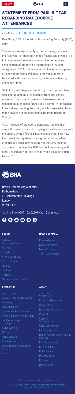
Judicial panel (9, 293)
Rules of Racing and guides (17, 297)
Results (6, 252)
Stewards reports (11, 256)
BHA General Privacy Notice (23, 385)
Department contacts (50, 309)
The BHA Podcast (49, 254)
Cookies (61, 385)
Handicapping (9, 336)
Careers (43, 318)
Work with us (46, 321)
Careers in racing (48, 326)
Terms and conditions (47, 385)
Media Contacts (48, 249)
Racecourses (9, 261)
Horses (6, 265)
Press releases (47, 240)
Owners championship (14, 279)
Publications (46, 351)
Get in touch (53, 212)
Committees (46, 305)
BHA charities (46, 346)
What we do (45, 296)
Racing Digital (46, 365)
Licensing (7, 302)
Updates (8, 4)
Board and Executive (50, 300)
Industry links (46, 355)
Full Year (7, 247)
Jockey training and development (12, 322)
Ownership (8, 332)
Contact (43, 314)
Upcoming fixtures (12, 243)
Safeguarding (9, 327)
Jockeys (6, 270)
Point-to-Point (9, 341)
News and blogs (48, 244)
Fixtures (6, 240)
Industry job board (49, 330)
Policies (43, 360)
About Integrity (10, 306)
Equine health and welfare (16, 311)
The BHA (44, 293)
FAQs (40, 212)
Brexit (5, 353)
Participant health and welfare (18, 315)
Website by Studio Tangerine (38, 387)
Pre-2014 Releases (34, 32)
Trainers (6, 274)
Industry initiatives (49, 342)
